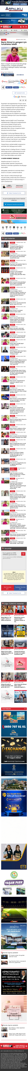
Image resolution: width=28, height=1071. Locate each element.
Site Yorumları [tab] (7, 587)
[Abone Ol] (19, 96)
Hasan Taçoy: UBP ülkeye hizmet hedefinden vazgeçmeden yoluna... (17, 1034)
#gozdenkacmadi (19, 187)
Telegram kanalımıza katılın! (15, 204)
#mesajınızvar (9, 187)
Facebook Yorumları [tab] (20, 587)
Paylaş (16, 87)
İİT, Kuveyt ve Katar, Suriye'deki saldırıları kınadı (16, 956)
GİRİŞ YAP (23, 554)
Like (9, 87)
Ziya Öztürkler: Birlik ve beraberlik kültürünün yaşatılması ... (17, 961)
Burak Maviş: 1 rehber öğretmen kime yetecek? (17, 1028)
